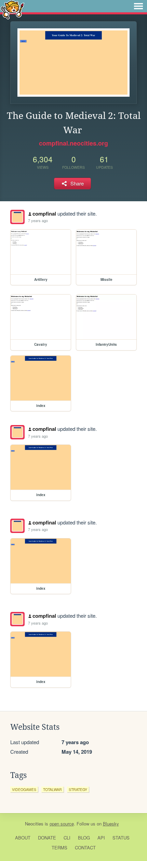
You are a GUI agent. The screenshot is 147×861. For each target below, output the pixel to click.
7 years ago (38, 220)
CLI (67, 837)
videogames (24, 789)
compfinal (44, 213)
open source (62, 823)
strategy (78, 789)
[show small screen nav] (138, 6)
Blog (84, 837)
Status (121, 837)
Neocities (34, 823)
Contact (85, 847)
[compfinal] (17, 217)
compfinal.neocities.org (73, 143)
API (101, 837)
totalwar (52, 789)
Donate (47, 837)
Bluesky (111, 823)
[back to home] (12, 9)
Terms (59, 847)
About (22, 837)
